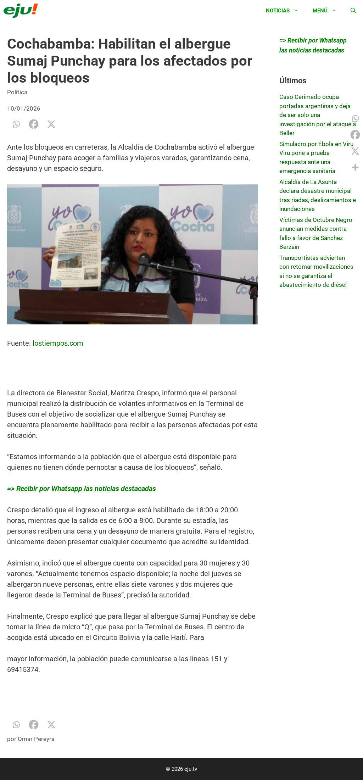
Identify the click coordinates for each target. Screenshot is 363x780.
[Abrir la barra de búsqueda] (353, 10)
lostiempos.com (58, 343)
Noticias (278, 10)
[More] (355, 167)
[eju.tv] (22, 10)
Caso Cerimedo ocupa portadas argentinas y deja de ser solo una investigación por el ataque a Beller (317, 114)
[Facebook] (34, 124)
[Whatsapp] (16, 124)
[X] (51, 124)
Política (17, 92)
